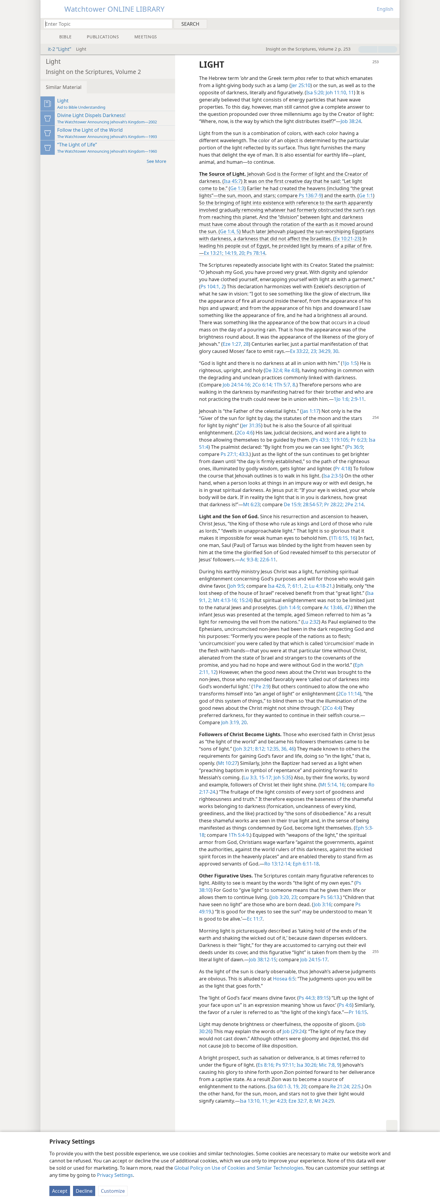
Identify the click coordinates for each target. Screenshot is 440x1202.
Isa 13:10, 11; (254, 1101)
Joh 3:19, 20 (234, 722)
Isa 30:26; (306, 1065)
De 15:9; (293, 504)
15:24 (244, 600)
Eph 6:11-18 (305, 863)
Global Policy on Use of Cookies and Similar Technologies (238, 1168)
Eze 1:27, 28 (236, 344)
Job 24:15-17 (313, 959)
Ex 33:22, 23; (303, 351)
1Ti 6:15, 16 (343, 538)
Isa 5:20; (315, 92)
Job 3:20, (280, 897)
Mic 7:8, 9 (329, 1065)
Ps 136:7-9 (310, 195)
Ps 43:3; (321, 439)
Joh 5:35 (281, 777)
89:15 (322, 998)
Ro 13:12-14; (278, 863)
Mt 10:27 (227, 763)
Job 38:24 (351, 121)
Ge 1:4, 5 (229, 231)
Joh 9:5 (236, 586)
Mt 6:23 (251, 504)
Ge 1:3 (237, 188)
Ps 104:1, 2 (212, 286)
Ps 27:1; (229, 454)
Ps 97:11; (284, 1065)
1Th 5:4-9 (238, 835)
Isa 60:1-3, (280, 1086)
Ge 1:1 (366, 195)
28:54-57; (312, 504)
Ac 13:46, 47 (337, 607)
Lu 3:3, (250, 777)
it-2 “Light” (59, 49)
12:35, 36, (276, 748)
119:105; (340, 439)
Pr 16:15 (358, 1012)
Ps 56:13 (330, 897)
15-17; (265, 777)
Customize (113, 1191)
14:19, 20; (234, 253)
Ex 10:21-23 (347, 238)
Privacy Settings (115, 1175)
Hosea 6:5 (284, 978)
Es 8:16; (266, 1065)
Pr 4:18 (343, 468)
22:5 (355, 1086)
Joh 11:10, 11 (339, 92)
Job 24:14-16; (237, 384)
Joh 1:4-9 (290, 607)
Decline (84, 1191)
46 (291, 748)
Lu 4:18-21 (320, 586)
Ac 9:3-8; (249, 559)
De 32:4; (274, 370)
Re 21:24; (340, 1086)
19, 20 (299, 1086)
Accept (59, 1191)
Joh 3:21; (244, 748)
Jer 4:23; (277, 1101)
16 (341, 784)
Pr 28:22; (333, 504)
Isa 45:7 (232, 181)
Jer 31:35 (251, 425)
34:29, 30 (327, 351)
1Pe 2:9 (261, 686)
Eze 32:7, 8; (300, 1101)
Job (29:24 (293, 1031)
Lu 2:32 (311, 622)
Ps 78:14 (255, 253)
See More (156, 161)
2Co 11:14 (349, 693)
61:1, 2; (299, 586)
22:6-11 (267, 559)
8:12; (259, 748)
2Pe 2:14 (354, 504)
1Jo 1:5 (349, 363)
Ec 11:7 (255, 918)
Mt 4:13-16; (225, 600)
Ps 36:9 (355, 447)
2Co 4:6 (244, 432)
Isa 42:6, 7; (279, 586)
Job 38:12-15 (262, 959)
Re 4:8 (290, 370)
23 (293, 897)
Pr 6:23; (359, 439)
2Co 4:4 (332, 708)
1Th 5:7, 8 (284, 384)
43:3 (243, 454)
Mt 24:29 (323, 1101)
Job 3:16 (322, 904)
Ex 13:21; (213, 253)
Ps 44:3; (307, 998)
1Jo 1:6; (342, 399)
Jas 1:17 (310, 411)
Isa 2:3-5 (332, 475)
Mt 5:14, (329, 784)
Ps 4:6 (345, 1005)
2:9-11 (357, 399)
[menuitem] (393, 23)
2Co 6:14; (262, 384)
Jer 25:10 (300, 85)
